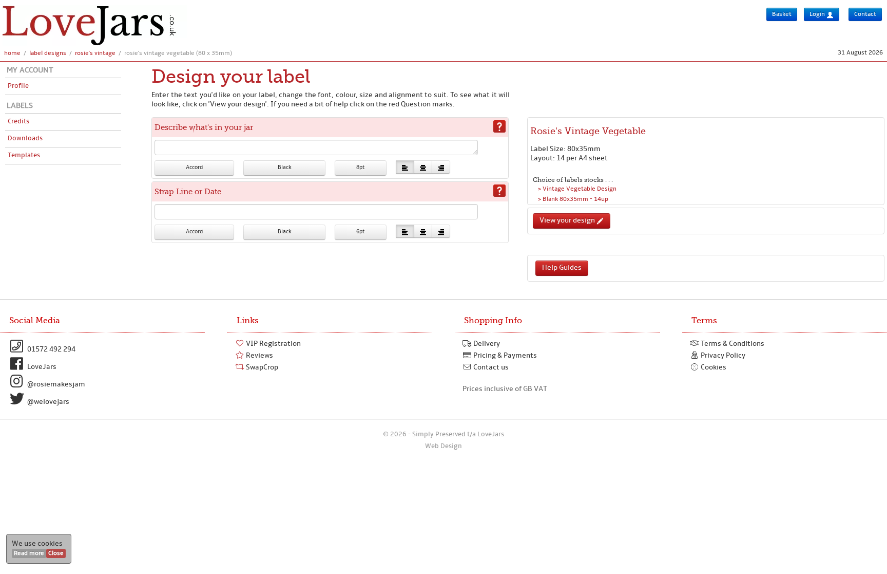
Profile (18, 86)
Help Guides (562, 268)
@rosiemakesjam (55, 384)
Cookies (712, 368)
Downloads (25, 138)
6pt (360, 232)
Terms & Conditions (731, 344)
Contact (865, 14)
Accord (194, 168)
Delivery (486, 344)
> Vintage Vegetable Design (577, 189)
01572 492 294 (50, 350)
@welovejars (47, 402)
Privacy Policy (722, 356)
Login (817, 14)
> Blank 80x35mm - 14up (573, 199)
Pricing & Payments (504, 356)
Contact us (490, 368)
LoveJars (41, 367)
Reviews (258, 356)
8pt (360, 168)
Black (285, 168)
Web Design (443, 446)
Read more (29, 553)
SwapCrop (261, 368)
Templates (24, 155)
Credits (18, 121)
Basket (782, 14)
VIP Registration (272, 344)
